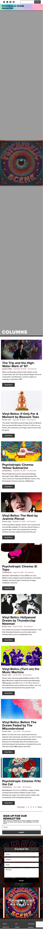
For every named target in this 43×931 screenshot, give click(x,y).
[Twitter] (10, 2)
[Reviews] (34, 928)
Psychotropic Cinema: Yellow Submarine (18, 466)
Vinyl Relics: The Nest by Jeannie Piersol (20, 517)
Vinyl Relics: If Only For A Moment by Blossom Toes (20, 415)
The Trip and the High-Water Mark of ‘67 (18, 364)
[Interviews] (34, 924)
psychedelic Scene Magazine (13, 7)
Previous (21, 807)
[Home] (8, 924)
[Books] (21, 927)
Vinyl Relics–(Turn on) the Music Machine (20, 670)
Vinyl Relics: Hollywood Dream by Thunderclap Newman (19, 620)
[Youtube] (14, 2)
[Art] (21, 924)
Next (40, 807)
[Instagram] (7, 2)
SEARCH (37, 2)
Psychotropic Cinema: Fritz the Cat (21, 782)
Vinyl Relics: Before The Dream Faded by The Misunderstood (19, 725)
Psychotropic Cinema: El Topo (19, 568)
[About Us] (8, 927)
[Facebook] (4, 2)
